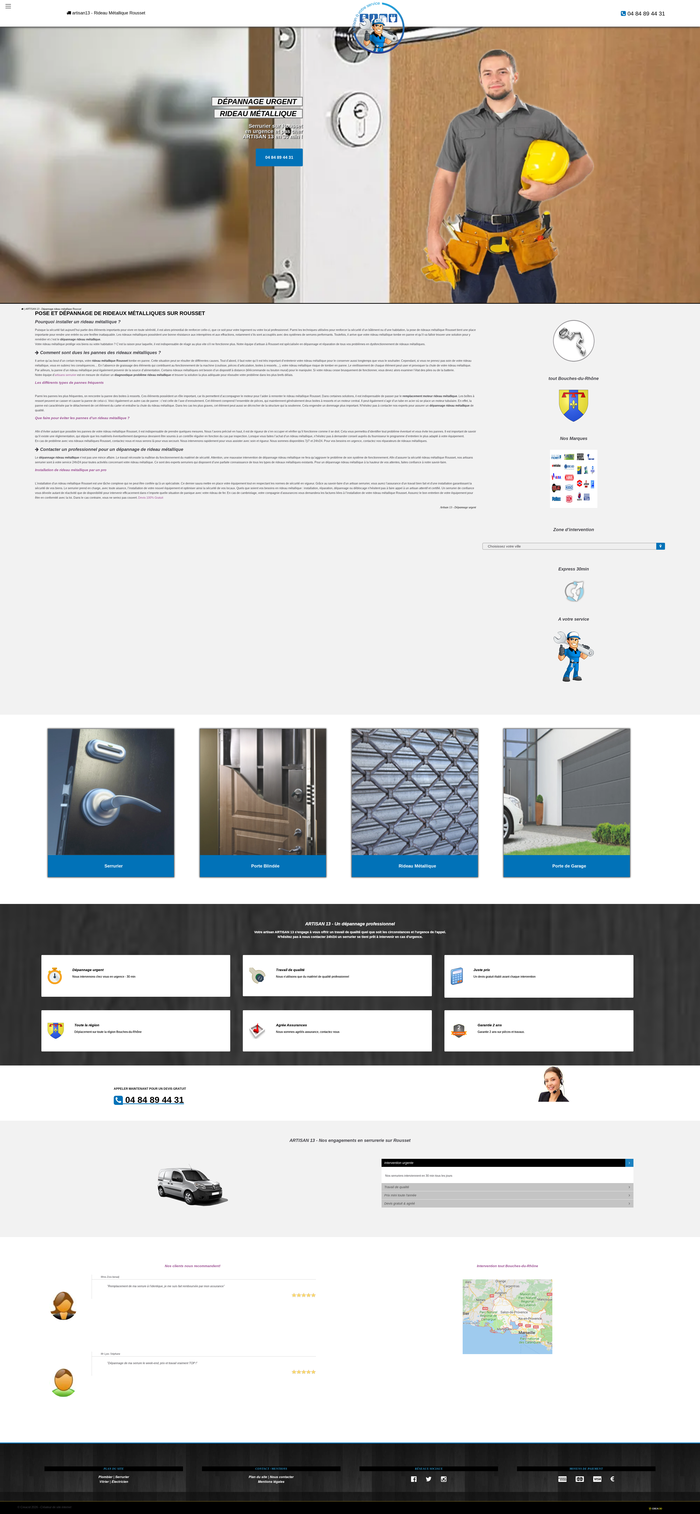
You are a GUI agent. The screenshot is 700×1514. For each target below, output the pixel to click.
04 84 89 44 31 (646, 13)
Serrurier (122, 1476)
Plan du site (258, 1476)
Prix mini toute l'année (400, 1195)
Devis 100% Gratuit (150, 497)
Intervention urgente (398, 1163)
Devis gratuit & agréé (399, 1203)
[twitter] (429, 1480)
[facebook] (414, 1480)
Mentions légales (271, 1481)
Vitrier (104, 1481)
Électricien (120, 1481)
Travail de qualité (396, 1187)
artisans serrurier (65, 374)
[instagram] (444, 1480)
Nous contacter (282, 1476)
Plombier (105, 1476)
